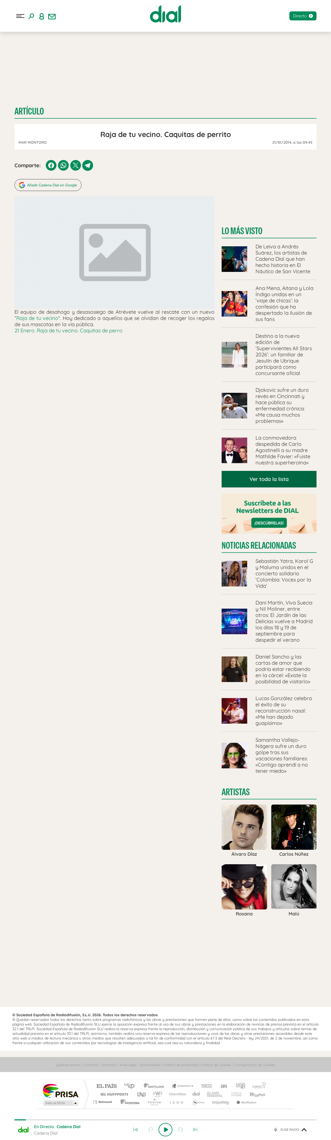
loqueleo (220, 1102)
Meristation (245, 1102)
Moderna (128, 1102)
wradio (156, 1094)
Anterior (135, 1130)
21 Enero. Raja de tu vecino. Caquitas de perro (68, 330)
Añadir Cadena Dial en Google (52, 185)
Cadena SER (205, 1086)
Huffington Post (113, 1094)
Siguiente (195, 1130)
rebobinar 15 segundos (150, 1130)
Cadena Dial (196, 1094)
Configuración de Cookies (255, 1065)
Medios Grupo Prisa (60, 1103)
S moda (198, 1102)
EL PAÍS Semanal (215, 1094)
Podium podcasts (154, 1102)
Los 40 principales (131, 1086)
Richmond (103, 1102)
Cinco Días (176, 1094)
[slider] (165, 1119)
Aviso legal (127, 1065)
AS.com (221, 1086)
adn (238, 1086)
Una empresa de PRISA (60, 1090)
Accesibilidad (150, 1065)
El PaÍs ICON (176, 1102)
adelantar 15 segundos (180, 1130)
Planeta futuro (234, 1094)
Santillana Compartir (183, 1086)
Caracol (258, 1086)
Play (165, 1130)
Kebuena (253, 1094)
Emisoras (109, 1065)
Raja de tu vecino (37, 318)
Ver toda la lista (269, 479)
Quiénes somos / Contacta (77, 1065)
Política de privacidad (181, 1065)
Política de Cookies (216, 1065)
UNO (142, 1094)
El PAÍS (106, 1086)
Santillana (155, 1086)
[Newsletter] (52, 16)
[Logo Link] (165, 14)
